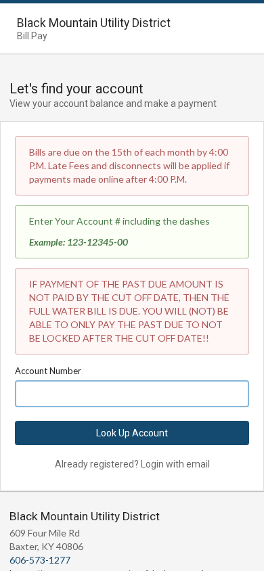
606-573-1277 (39, 560)
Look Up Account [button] (132, 433)
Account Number (48, 370)
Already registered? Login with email (132, 464)
